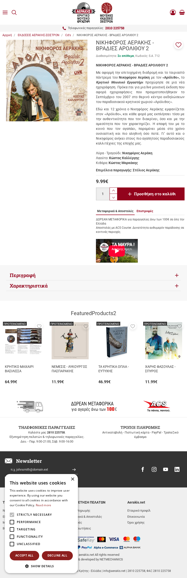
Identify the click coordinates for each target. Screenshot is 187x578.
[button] (178, 44)
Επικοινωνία (136, 516)
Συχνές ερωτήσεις (78, 528)
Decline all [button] (57, 555)
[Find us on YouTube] (165, 469)
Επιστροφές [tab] (145, 211)
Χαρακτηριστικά (29, 285)
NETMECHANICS (111, 559)
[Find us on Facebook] (143, 469)
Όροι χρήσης (136, 522)
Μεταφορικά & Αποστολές (83, 516)
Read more (43, 505)
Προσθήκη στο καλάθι (155, 193)
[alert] (41, 523)
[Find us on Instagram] (154, 469)
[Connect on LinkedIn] (177, 469)
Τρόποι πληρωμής (77, 510)
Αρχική (7, 35)
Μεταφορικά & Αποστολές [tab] (115, 211)
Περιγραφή (23, 275)
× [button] (72, 479)
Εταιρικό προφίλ (138, 510)
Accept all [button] (24, 555)
